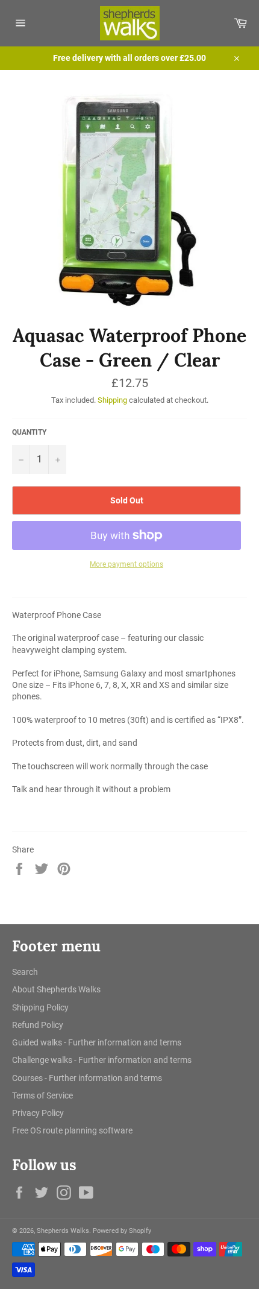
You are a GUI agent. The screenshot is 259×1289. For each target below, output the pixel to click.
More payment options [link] (126, 564)
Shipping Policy (40, 1007)
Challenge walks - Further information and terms (102, 1060)
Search (25, 972)
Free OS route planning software (72, 1130)
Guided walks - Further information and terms (96, 1042)
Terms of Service (42, 1095)
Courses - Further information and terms (87, 1078)
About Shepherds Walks (56, 989)
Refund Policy (37, 1025)
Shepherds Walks (63, 1231)
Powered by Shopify (122, 1231)
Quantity (29, 432)
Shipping (112, 400)
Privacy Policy (38, 1113)
